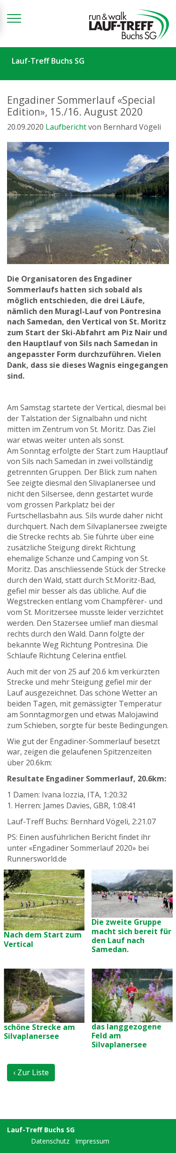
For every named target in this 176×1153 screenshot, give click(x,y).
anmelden (18, 1141)
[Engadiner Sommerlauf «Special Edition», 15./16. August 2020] (88, 203)
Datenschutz (50, 1140)
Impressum (92, 1140)
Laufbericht (66, 127)
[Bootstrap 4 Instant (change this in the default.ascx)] (129, 24)
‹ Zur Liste (31, 1072)
